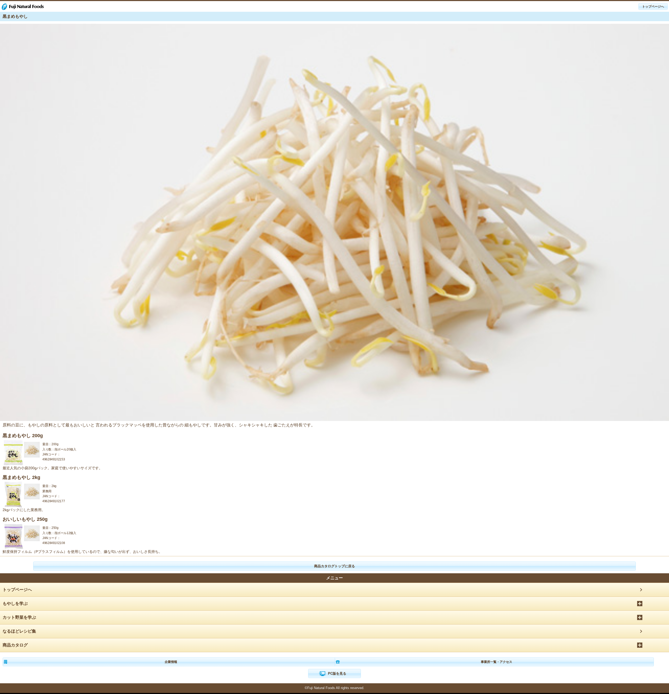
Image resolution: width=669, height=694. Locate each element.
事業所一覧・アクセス (496, 662)
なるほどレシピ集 (19, 631)
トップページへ (17, 589)
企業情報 (171, 662)
